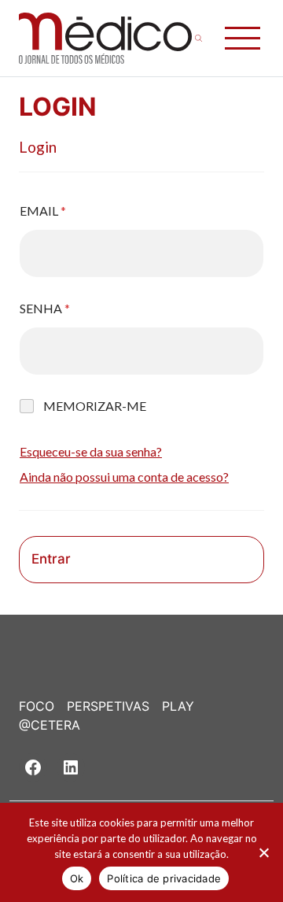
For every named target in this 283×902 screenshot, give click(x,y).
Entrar (51, 559)
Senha (45, 308)
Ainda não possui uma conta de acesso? (124, 476)
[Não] (263, 852)
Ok (77, 878)
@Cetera (49, 725)
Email (43, 210)
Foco (36, 706)
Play (178, 706)
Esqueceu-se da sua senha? (91, 451)
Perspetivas (108, 706)
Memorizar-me (94, 405)
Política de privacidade (164, 878)
